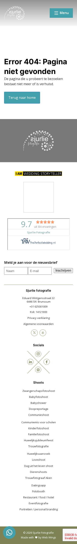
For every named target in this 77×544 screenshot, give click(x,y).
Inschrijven (63, 270)
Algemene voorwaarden (38, 324)
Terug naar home (22, 97)
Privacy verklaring (39, 318)
